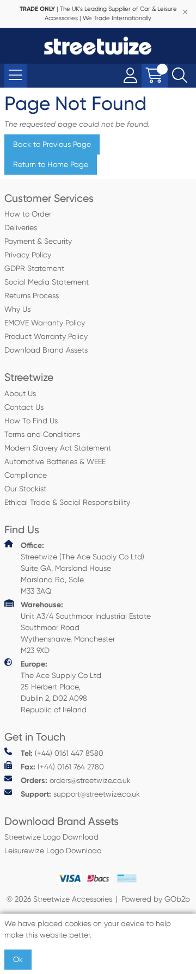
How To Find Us (31, 420)
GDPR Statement (34, 268)
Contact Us (24, 407)
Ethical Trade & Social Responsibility (67, 502)
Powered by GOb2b (155, 899)
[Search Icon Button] (180, 76)
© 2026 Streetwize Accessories (59, 899)
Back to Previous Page (52, 144)
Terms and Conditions (42, 434)
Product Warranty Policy (46, 336)
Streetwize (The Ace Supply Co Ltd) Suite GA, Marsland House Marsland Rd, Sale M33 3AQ (82, 568)
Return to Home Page (50, 164)
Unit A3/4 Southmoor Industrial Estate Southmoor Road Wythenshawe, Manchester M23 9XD (86, 627)
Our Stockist (25, 488)
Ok (18, 959)
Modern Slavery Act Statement (57, 447)
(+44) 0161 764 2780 (62, 767)
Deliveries (20, 227)
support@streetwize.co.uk (80, 794)
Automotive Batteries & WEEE (55, 461)
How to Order (27, 213)
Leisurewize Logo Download (53, 850)
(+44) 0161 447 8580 (62, 753)
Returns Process (31, 295)
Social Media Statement (46, 282)
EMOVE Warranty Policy (44, 322)
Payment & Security (38, 241)
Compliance (25, 475)
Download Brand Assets (46, 350)
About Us (20, 393)
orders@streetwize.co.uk (76, 780)
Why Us (17, 309)
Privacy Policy (27, 254)
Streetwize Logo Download (51, 837)
